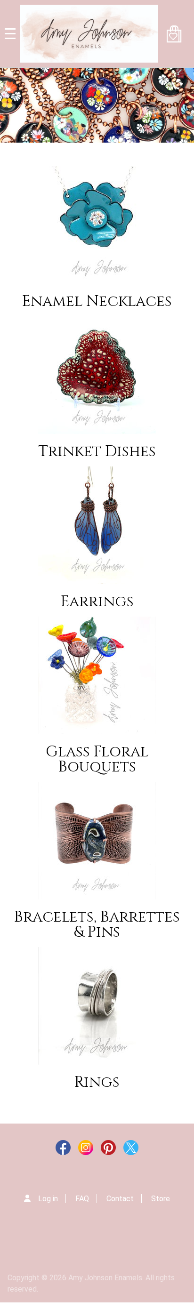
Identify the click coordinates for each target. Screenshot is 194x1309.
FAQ (82, 1198)
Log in (48, 1198)
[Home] (89, 34)
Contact (120, 1198)
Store (160, 1198)
